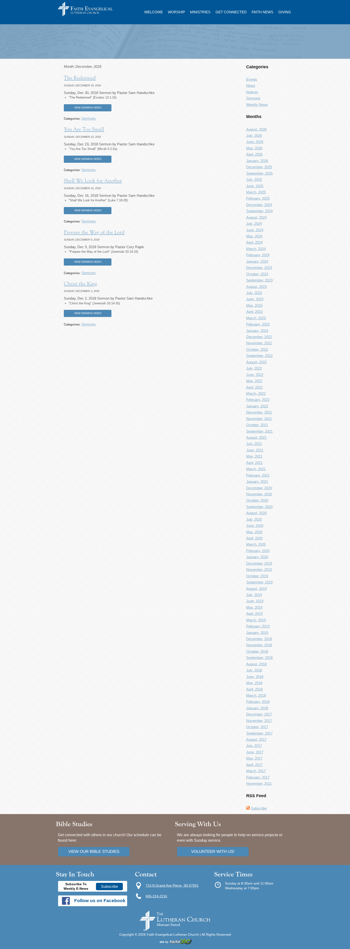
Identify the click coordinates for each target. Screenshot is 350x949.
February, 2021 (258, 475)
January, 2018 (257, 708)
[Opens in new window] (175, 930)
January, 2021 (257, 481)
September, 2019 (259, 582)
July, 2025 (254, 180)
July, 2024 (254, 224)
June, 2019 (254, 601)
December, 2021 (259, 412)
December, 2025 (259, 167)
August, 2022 (256, 362)
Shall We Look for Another (93, 181)
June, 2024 (254, 230)
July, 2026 (254, 135)
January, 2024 (257, 261)
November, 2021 (259, 419)
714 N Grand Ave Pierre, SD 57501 (172, 885)
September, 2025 (259, 173)
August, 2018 (256, 664)
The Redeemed (80, 78)
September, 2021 (259, 431)
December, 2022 (259, 337)
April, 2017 (254, 765)
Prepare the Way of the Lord (94, 232)
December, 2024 (259, 205)
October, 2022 (257, 349)
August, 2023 (256, 287)
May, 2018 (254, 683)
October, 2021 (257, 425)
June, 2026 (254, 142)
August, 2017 (256, 739)
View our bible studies (93, 851)
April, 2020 (254, 538)
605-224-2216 (156, 896)
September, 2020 (259, 507)
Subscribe (259, 808)
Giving (284, 12)
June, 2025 (254, 186)
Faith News (262, 12)
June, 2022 (254, 375)
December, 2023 (259, 268)
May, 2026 (254, 148)
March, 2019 (256, 620)
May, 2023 (254, 305)
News (250, 86)
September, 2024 (259, 211)
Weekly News (257, 105)
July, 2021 (254, 444)
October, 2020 (257, 500)
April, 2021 (254, 463)
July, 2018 (254, 670)
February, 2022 (258, 400)
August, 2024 (256, 217)
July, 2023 (254, 293)
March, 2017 (256, 771)
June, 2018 (254, 677)
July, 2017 (254, 746)
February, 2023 (258, 324)
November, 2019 (259, 570)
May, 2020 (254, 532)
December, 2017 (259, 714)
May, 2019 (254, 607)
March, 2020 (256, 544)
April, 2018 (254, 689)
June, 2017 (254, 752)
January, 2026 (257, 161)
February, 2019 (258, 626)
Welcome (153, 12)
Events (251, 79)
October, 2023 (257, 274)
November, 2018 (259, 645)
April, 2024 (254, 242)
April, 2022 (254, 387)
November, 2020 (259, 494)
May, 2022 (254, 381)
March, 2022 (256, 393)
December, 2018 (259, 639)
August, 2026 (256, 129)
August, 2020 (256, 513)
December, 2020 (259, 488)
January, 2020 (257, 557)
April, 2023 (254, 312)
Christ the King (80, 284)
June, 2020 (254, 526)
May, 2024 (254, 236)
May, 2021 (254, 456)
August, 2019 (256, 589)
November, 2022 (259, 343)
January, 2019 (257, 633)
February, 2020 (258, 551)
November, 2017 (259, 721)
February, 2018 (258, 702)
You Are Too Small (84, 129)
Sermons (88, 118)
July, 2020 (254, 519)
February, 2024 (258, 255)
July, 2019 (254, 595)
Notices (252, 92)
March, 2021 (256, 469)
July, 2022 (254, 368)
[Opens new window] (175, 943)
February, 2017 (258, 777)
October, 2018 (257, 651)
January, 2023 (257, 331)
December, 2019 (259, 563)
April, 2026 (254, 154)
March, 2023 (256, 318)
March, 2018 (256, 695)
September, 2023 (259, 280)
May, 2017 (254, 758)
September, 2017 (259, 733)
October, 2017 (257, 727)
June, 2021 (254, 450)
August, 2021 (256, 437)
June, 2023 (254, 299)
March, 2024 (256, 249)
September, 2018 (259, 658)
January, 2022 (257, 406)
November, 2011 (259, 783)
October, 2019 (257, 576)
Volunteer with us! (213, 851)
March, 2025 (256, 192)
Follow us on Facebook (99, 900)
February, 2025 (258, 198)
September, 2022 (259, 356)
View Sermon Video (87, 107)
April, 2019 (254, 614)
